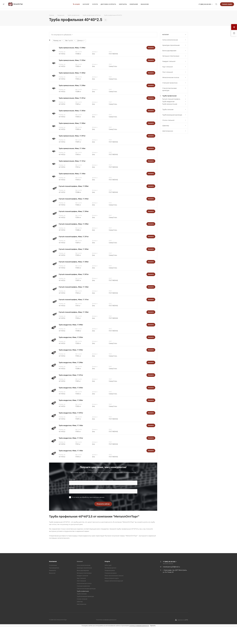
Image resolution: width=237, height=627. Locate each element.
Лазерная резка (110, 570)
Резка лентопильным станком (114, 575)
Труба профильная (169, 96)
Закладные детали (110, 568)
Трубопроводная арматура (172, 115)
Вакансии (52, 573)
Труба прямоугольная (169, 104)
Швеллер (165, 125)
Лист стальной (167, 72)
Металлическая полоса (170, 77)
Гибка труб (108, 565)
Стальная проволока (169, 83)
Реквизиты (52, 570)
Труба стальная (167, 109)
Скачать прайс (227, 4)
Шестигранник (167, 131)
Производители (54, 568)
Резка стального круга (112, 578)
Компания (53, 561)
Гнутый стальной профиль (171, 99)
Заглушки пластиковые (170, 56)
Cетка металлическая (170, 40)
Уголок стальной (168, 120)
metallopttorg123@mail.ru (171, 567)
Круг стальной (167, 67)
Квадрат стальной (168, 61)
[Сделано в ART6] (181, 620)
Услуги (107, 561)
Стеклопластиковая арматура (169, 89)
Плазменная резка (111, 573)
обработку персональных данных (93, 497)
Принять (152, 625)
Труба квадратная (168, 101)
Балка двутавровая (169, 50)
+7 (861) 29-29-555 (204, 4)
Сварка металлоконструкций (114, 581)
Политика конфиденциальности (106, 619)
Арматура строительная (171, 45)
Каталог (80, 561)
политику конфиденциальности (139, 625)
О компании (53, 565)
